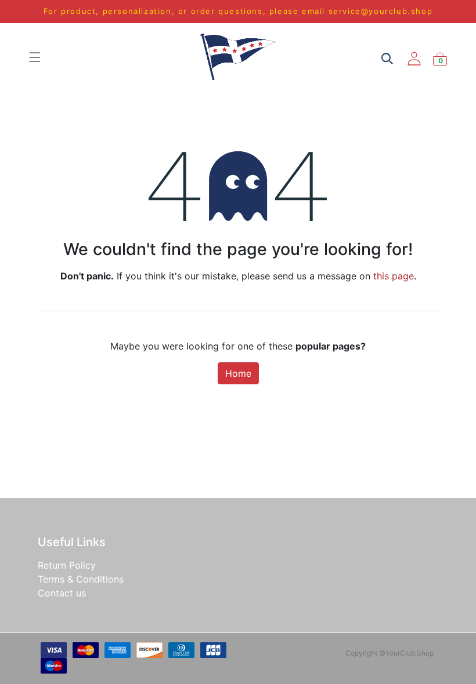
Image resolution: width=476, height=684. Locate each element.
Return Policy (67, 565)
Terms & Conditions (81, 579)
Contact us (62, 593)
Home (238, 373)
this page (393, 276)
